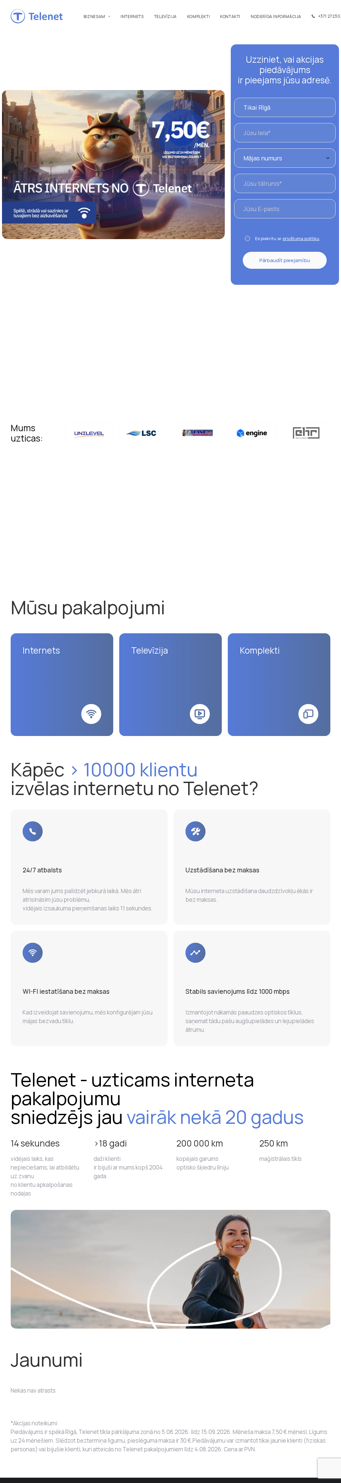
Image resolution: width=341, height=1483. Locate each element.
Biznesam (94, 16)
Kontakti (230, 16)
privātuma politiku (301, 238)
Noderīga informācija (276, 16)
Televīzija (165, 16)
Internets (132, 16)
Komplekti (198, 16)
